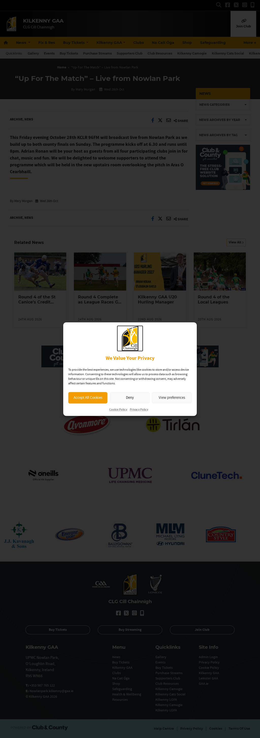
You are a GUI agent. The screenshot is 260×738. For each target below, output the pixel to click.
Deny (130, 397)
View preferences (172, 397)
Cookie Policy (118, 409)
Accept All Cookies (88, 397)
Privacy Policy (139, 409)
